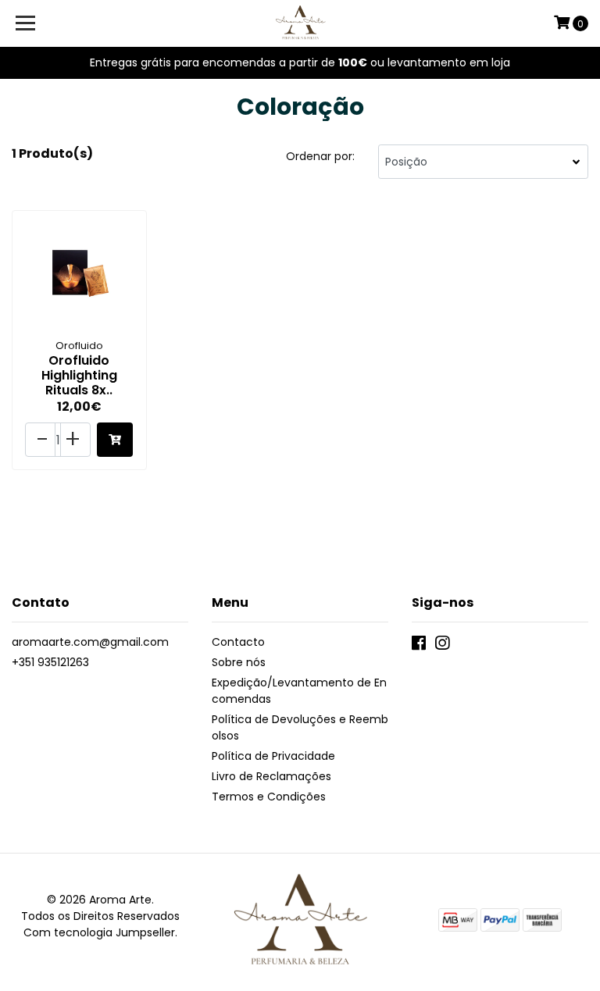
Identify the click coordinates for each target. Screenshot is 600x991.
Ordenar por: (320, 156)
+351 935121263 (50, 662)
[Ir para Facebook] (419, 646)
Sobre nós (239, 662)
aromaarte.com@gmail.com (90, 642)
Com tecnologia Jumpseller (99, 932)
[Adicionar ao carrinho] (115, 439)
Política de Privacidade (273, 756)
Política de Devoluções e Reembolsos (300, 727)
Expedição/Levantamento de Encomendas (299, 691)
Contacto (238, 642)
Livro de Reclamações (271, 776)
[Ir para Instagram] (442, 646)
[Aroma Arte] (300, 23)
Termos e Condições (269, 796)
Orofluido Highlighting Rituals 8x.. (79, 375)
